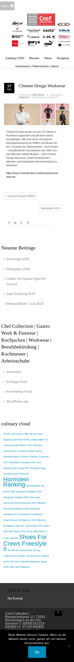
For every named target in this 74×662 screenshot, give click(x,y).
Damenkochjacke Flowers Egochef (20, 456)
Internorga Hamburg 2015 (16, 508)
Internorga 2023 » (51, 208)
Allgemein (24, 97)
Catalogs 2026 (14, 58)
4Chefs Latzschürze (13, 434)
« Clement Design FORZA (20, 196)
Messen (34, 58)
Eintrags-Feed (16, 382)
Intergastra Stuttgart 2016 (29, 491)
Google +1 (21, 223)
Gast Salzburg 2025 (20, 294)
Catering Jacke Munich (14, 445)
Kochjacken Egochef (13, 526)
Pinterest (28, 223)
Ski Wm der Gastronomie (19, 550)
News (48, 58)
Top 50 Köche (33, 556)
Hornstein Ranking (16, 482)
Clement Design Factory (30, 451)
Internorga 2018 (11, 503)
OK (37, 652)
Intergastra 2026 (18, 269)
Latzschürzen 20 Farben (37, 526)
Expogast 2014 (28, 462)
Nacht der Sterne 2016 (14, 531)
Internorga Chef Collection (33, 503)
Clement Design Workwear (41, 85)
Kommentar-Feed (19, 391)
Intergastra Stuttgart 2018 (16, 497)
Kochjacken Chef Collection (32, 520)
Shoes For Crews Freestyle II (25, 542)
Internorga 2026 (17, 259)
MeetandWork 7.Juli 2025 (25, 303)
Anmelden (13, 372)
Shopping (63, 58)
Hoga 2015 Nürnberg (28, 468)
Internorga (35, 497)
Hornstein (24, 473)
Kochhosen (24, 514)
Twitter (15, 223)
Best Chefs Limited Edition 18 (32, 439)
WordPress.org (17, 401)
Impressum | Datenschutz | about (37, 66)
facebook (9, 223)
